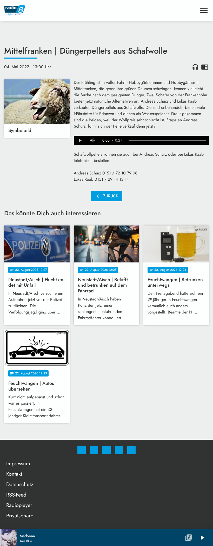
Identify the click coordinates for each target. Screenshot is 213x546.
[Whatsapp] (106, 450)
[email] (131, 450)
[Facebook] (81, 450)
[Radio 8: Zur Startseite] (100, 10)
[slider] (167, 140)
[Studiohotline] (119, 450)
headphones (195, 67)
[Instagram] (94, 450)
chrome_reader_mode (204, 67)
